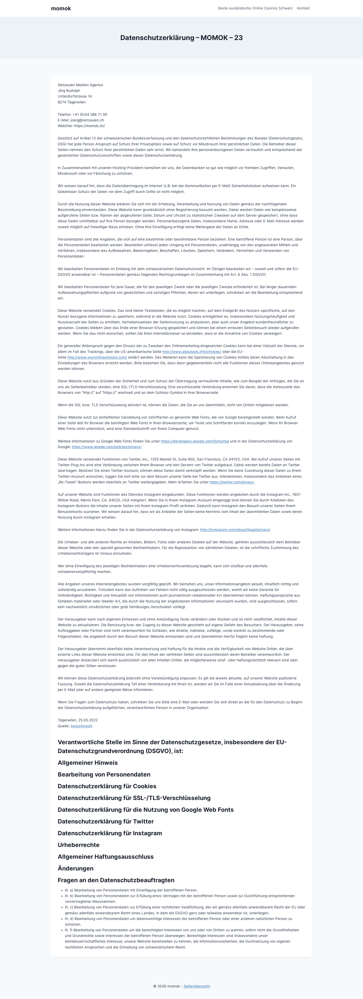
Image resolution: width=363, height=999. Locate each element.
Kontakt (303, 8)
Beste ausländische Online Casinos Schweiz (255, 8)
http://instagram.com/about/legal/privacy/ (235, 530)
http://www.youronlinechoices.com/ (97, 357)
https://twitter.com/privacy (232, 482)
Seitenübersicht (197, 986)
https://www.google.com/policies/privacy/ (106, 447)
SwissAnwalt (81, 726)
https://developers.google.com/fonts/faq (195, 441)
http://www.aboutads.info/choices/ (191, 352)
